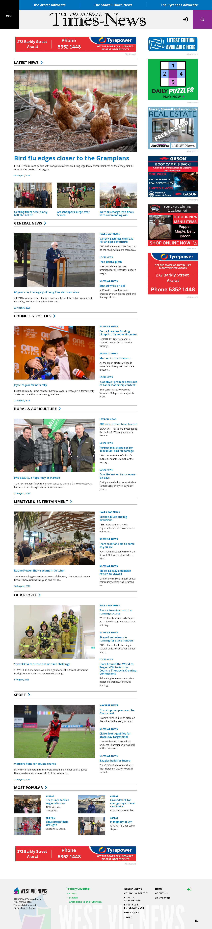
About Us (161, 893)
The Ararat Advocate (49, 5)
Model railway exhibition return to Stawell (115, 572)
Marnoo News (109, 353)
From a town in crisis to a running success (116, 612)
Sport (20, 694)
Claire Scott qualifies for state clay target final (115, 735)
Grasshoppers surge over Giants (73, 213)
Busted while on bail (112, 286)
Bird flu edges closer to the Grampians (71, 158)
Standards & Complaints (25, 905)
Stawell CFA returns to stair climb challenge (42, 664)
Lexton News (108, 419)
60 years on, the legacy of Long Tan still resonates (46, 292)
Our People (25, 594)
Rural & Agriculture (35, 408)
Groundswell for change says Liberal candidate (122, 803)
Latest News (26, 62)
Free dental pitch (111, 262)
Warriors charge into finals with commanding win (117, 213)
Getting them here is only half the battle (31, 213)
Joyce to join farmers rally (30, 385)
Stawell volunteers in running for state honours (116, 639)
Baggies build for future (115, 760)
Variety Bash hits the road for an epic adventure (116, 240)
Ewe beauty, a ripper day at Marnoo (37, 478)
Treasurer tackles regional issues (57, 801)
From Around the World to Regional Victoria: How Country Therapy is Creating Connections (118, 668)
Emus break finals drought (57, 823)
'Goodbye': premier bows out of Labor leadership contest (118, 383)
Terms (32, 908)
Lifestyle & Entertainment (41, 501)
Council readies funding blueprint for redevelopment (118, 332)
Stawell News (109, 280)
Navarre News (109, 705)
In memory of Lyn (121, 822)
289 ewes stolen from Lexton (118, 424)
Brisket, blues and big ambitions (113, 518)
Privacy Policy (20, 908)
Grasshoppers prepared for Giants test (117, 711)
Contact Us (163, 898)
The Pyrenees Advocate (179, 5)
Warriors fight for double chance (35, 764)
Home (158, 889)
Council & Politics (32, 315)
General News (28, 223)
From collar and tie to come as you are (117, 545)
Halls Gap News (110, 233)
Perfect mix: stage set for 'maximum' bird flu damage (117, 449)
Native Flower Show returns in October (39, 570)
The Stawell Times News (113, 5)
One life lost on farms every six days (118, 476)
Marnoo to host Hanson (115, 358)
